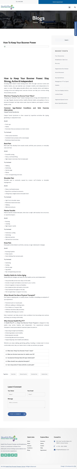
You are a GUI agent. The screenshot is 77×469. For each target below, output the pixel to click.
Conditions (29, 448)
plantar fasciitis (23, 374)
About (28, 443)
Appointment (43, 450)
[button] (69, 7)
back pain (13, 374)
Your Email (30, 391)
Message (10, 399)
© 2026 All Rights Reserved (18, 466)
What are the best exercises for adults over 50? (21, 354)
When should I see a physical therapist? (18, 361)
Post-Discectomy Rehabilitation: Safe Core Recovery (61, 59)
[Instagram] (9, 455)
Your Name (11, 391)
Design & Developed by (68, 466)
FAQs (41, 448)
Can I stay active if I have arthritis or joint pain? (20, 365)
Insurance (42, 441)
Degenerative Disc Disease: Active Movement (62, 70)
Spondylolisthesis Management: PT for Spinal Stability (62, 81)
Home (35, 22)
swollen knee (44, 374)
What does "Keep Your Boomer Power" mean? (20, 351)
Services (29, 445)
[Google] (2, 455)
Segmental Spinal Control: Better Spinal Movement (61, 101)
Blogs (28, 450)
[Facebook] (5, 455)
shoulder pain (34, 374)
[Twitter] (12, 455)
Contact (42, 445)
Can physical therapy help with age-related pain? (21, 358)
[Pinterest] (15, 455)
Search (66, 40)
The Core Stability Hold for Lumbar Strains (61, 92)
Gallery (42, 443)
